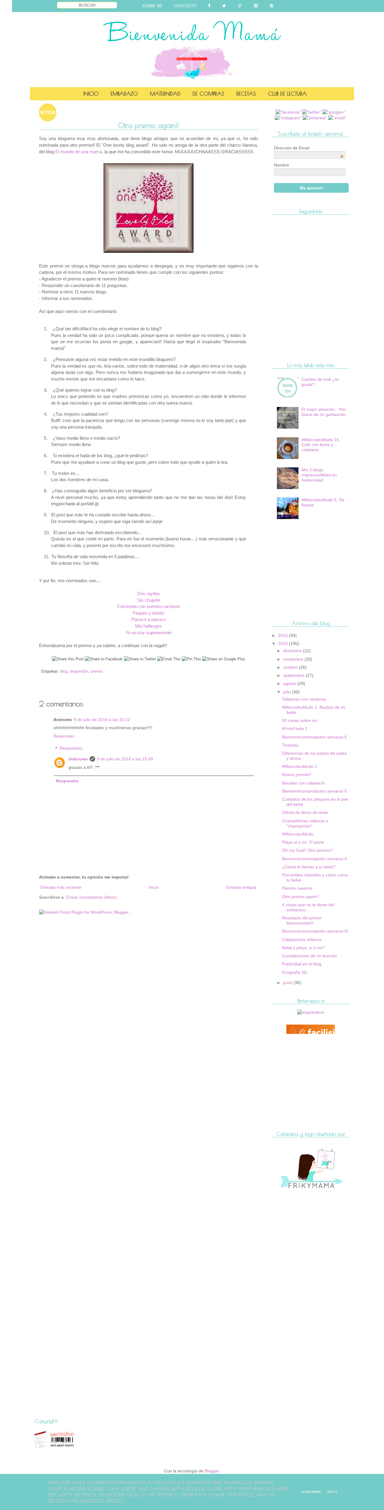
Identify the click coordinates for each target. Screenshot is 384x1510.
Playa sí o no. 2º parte (303, 842)
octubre (291, 667)
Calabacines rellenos (302, 939)
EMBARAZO (124, 93)
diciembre (293, 650)
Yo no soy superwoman (148, 632)
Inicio (154, 887)
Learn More (311, 1491)
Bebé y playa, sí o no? (303, 947)
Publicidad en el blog (301, 963)
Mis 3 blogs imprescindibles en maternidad (319, 474)
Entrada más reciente (60, 887)
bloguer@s (79, 671)
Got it (332, 1491)
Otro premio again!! (300, 896)
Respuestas (71, 748)
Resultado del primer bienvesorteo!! (302, 920)
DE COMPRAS (208, 93)
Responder (63, 736)
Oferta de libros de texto (305, 812)
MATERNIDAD (165, 93)
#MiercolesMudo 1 (299, 766)
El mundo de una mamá (78, 151)
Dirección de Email (309, 147)
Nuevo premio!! (296, 774)
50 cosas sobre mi (299, 720)
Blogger (212, 1471)
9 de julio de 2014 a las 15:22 (102, 719)
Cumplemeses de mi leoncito (309, 955)
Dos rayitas (148, 593)
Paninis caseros (297, 888)
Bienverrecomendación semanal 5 (314, 791)
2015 (283, 635)
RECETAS (246, 93)
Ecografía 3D (294, 972)
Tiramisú (290, 745)
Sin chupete (148, 600)
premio (97, 671)
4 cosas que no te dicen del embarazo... (308, 907)
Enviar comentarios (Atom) (91, 897)
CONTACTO (185, 6)
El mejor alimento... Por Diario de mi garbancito (324, 412)
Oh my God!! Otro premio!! (307, 850)
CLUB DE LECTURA (287, 93)
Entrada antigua (241, 887)
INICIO (91, 93)
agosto (290, 683)
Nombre (281, 165)
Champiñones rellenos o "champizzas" (305, 823)
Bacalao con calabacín (303, 783)
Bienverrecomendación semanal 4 (314, 858)
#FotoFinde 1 (295, 728)
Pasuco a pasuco (148, 619)
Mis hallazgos (148, 625)
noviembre (293, 659)
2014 (283, 643)
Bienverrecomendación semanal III (315, 931)
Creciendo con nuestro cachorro (148, 606)
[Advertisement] (109, 934)
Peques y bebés (148, 613)
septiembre (294, 675)
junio (288, 982)
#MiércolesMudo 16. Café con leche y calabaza (321, 444)
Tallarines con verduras (304, 699)
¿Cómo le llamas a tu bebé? (309, 866)
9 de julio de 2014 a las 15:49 (125, 759)
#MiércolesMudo (298, 834)
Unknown (78, 759)
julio (287, 691)
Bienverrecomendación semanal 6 (314, 737)
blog (64, 671)
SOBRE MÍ (152, 6)
